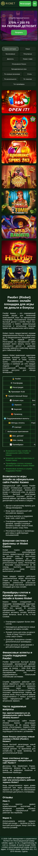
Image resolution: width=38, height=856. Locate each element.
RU (35, 4)
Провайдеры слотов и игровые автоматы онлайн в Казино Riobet (20, 464)
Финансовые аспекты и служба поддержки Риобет (19, 470)
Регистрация (25, 4)
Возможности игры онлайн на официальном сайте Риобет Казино (18, 453)
